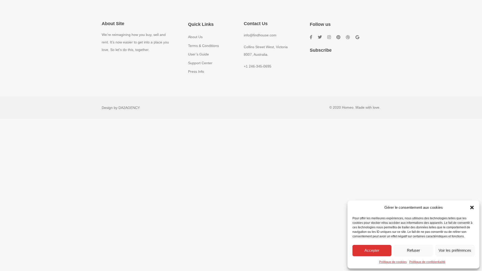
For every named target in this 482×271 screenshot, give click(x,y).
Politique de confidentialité (427, 262)
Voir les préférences (455, 250)
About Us (195, 37)
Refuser (413, 250)
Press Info (196, 72)
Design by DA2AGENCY (121, 108)
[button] (471, 207)
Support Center (200, 63)
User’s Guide (198, 54)
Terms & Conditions (203, 46)
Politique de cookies (393, 262)
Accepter (372, 250)
